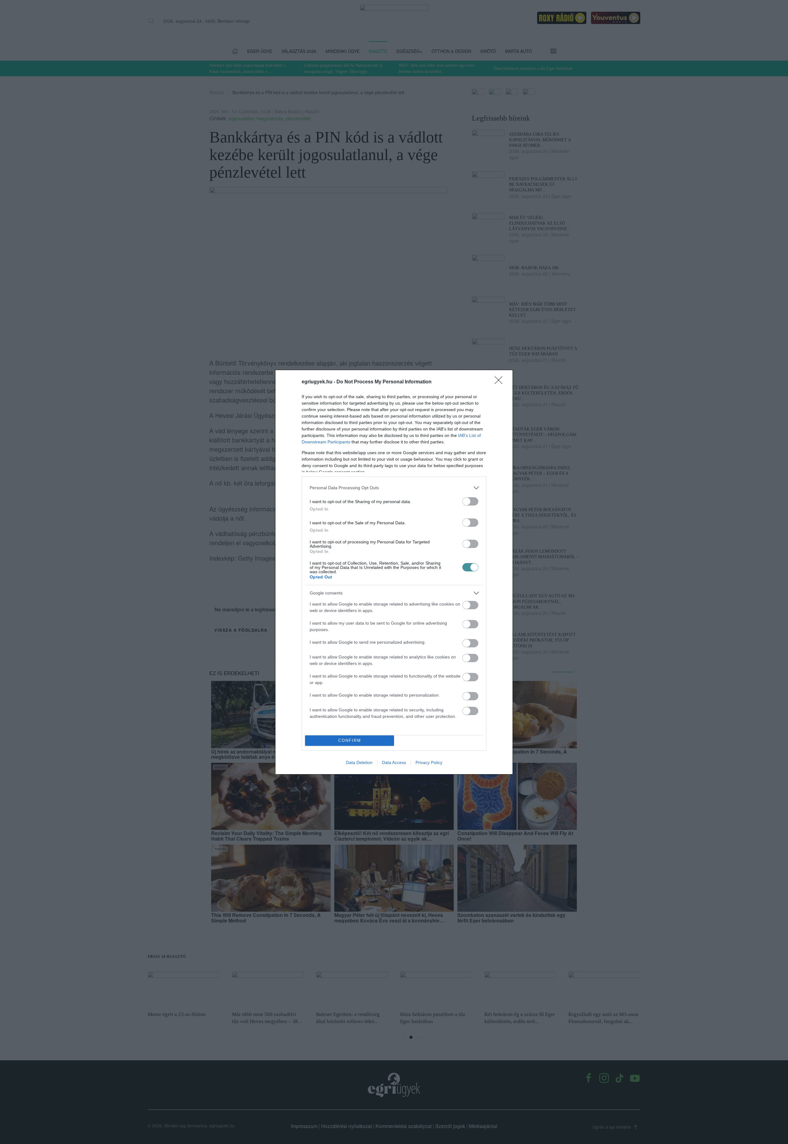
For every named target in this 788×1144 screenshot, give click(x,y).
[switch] (470, 501)
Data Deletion (359, 762)
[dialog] (394, 572)
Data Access (394, 762)
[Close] (500, 382)
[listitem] (394, 488)
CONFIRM (349, 740)
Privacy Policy (429, 762)
